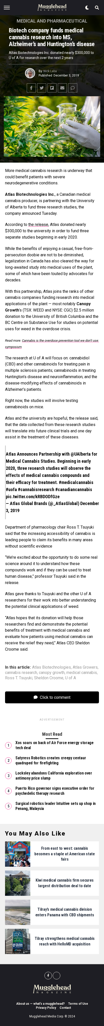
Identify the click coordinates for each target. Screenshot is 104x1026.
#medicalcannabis (76, 482)
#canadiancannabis (73, 489)
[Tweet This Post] (41, 87)
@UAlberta (81, 454)
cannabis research (21, 673)
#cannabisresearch (36, 489)
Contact (65, 1008)
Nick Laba (50, 71)
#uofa (11, 489)
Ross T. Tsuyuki (18, 678)
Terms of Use (78, 1003)
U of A (70, 678)
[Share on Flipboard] (52, 87)
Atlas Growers (85, 667)
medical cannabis (81, 673)
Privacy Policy (46, 1008)
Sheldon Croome (48, 678)
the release (38, 224)
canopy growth (52, 673)
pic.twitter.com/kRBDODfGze (33, 496)
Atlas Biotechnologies (51, 667)
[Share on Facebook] (31, 87)
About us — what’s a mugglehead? (40, 1003)
